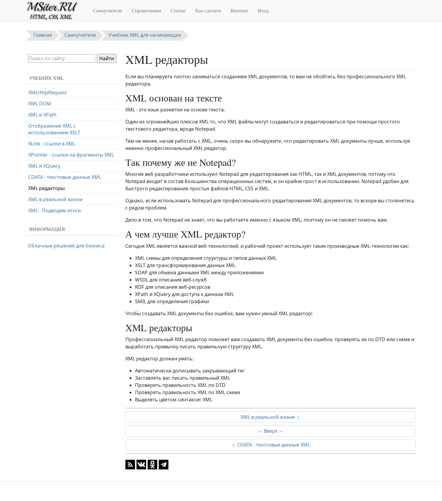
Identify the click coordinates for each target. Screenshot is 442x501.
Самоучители (107, 10)
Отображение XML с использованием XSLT (54, 129)
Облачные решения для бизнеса (66, 245)
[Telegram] (163, 464)
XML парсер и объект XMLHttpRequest (53, 89)
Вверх (270, 431)
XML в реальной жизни (268, 417)
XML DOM (39, 103)
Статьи (178, 10)
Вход (263, 10)
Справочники (146, 10)
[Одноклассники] (152, 464)
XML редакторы (46, 188)
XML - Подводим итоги (54, 210)
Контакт (239, 10)
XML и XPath (42, 114)
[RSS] (130, 464)
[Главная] (55, 10)
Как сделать (208, 10)
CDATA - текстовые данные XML (273, 444)
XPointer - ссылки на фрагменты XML (71, 154)
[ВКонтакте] (141, 464)
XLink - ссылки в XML (51, 143)
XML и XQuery (44, 166)
